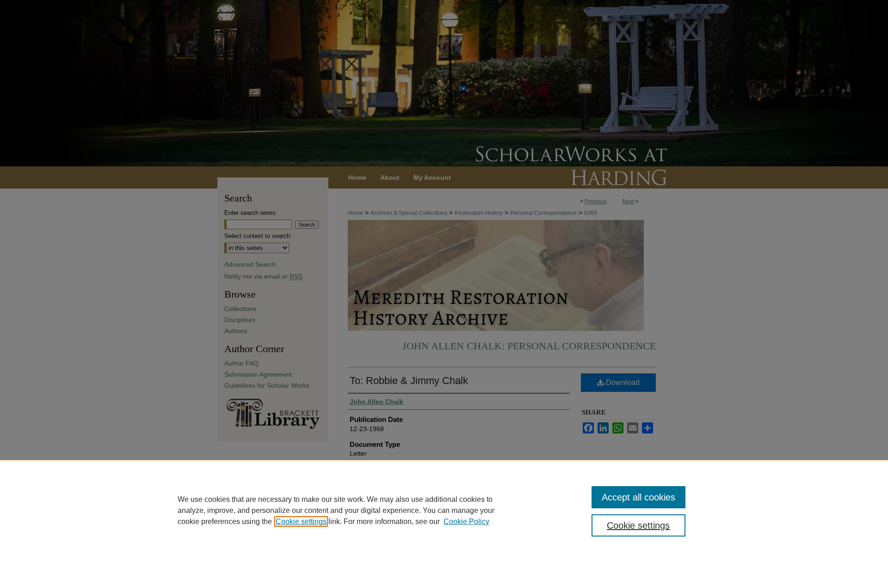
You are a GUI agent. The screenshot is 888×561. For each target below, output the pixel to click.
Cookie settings (301, 521)
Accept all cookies (638, 497)
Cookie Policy (466, 521)
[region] (444, 510)
